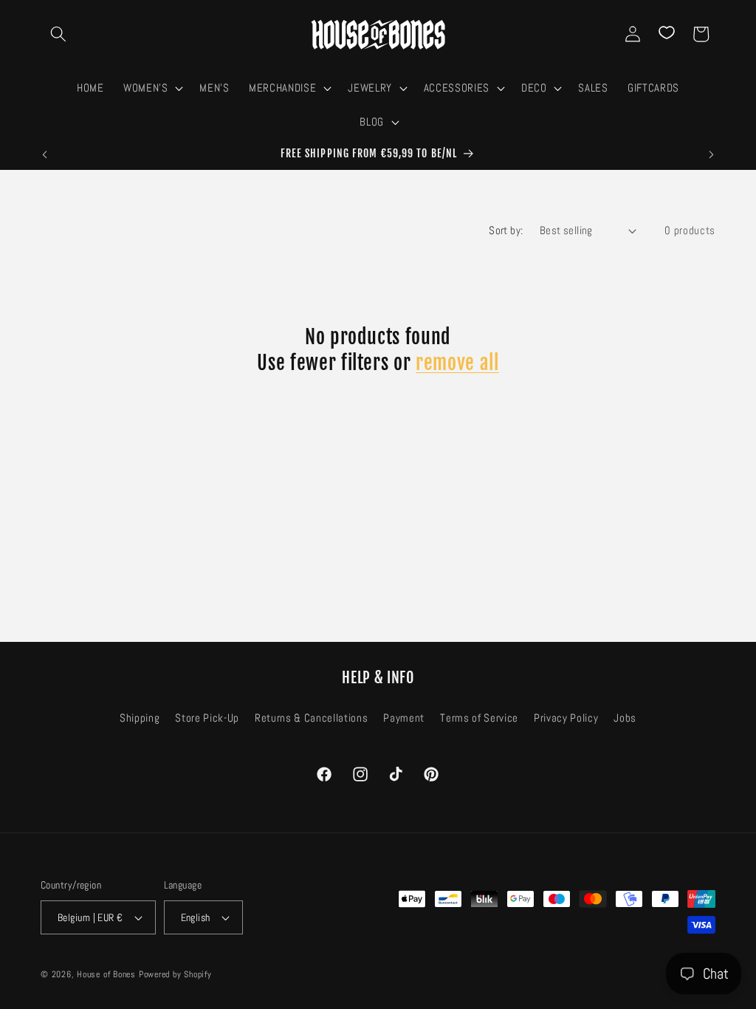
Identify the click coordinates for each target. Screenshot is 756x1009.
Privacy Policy (566, 718)
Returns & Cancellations (311, 718)
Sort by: (506, 230)
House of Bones (108, 974)
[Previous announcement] (45, 154)
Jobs (625, 718)
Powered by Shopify (175, 974)
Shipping (139, 718)
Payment (404, 718)
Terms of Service (479, 718)
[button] (58, 34)
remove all (457, 362)
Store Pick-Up (207, 718)
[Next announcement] (711, 154)
